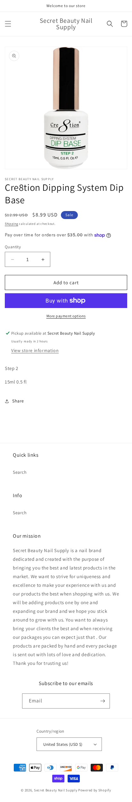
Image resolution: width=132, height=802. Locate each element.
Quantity (13, 247)
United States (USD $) (62, 744)
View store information (35, 350)
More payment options (66, 315)
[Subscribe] (102, 701)
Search (20, 472)
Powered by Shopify (94, 790)
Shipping (11, 224)
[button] (8, 24)
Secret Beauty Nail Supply (56, 790)
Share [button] (18, 401)
